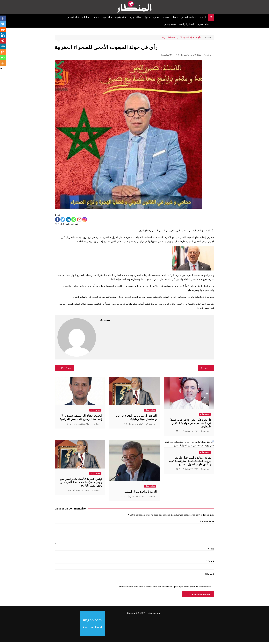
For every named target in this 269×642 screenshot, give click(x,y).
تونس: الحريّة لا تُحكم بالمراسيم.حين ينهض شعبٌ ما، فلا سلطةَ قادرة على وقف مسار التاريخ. (81, 482)
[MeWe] (3, 46)
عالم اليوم (107, 17)
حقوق (147, 17)
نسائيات (85, 17)
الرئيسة (203, 17)
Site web (209, 574)
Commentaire (206, 521)
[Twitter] (62, 219)
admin (209, 55)
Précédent (66, 368)
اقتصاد (175, 17)
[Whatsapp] (73, 219)
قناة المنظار (73, 17)
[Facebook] (57, 219)
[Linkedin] (68, 219)
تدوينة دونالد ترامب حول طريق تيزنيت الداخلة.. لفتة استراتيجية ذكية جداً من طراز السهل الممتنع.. (190, 461)
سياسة (166, 17)
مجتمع (156, 17)
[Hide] (1, 68)
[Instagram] (84, 219)
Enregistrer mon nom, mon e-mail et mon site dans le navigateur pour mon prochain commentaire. (164, 586)
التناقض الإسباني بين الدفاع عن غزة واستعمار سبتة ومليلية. (136, 417)
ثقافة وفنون (120, 17)
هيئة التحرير (203, 24)
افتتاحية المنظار (189, 17)
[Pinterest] (3, 41)
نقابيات (96, 17)
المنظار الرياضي (186, 24)
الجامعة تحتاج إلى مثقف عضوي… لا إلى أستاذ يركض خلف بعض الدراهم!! (81, 417)
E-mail (210, 561)
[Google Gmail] (79, 219)
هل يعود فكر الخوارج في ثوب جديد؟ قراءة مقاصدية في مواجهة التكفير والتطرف (190, 423)
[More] (3, 63)
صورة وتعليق (170, 24)
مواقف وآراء (135, 17)
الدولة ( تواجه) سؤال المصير (140, 491)
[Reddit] (3, 29)
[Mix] (3, 52)
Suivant (204, 368)
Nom (211, 548)
